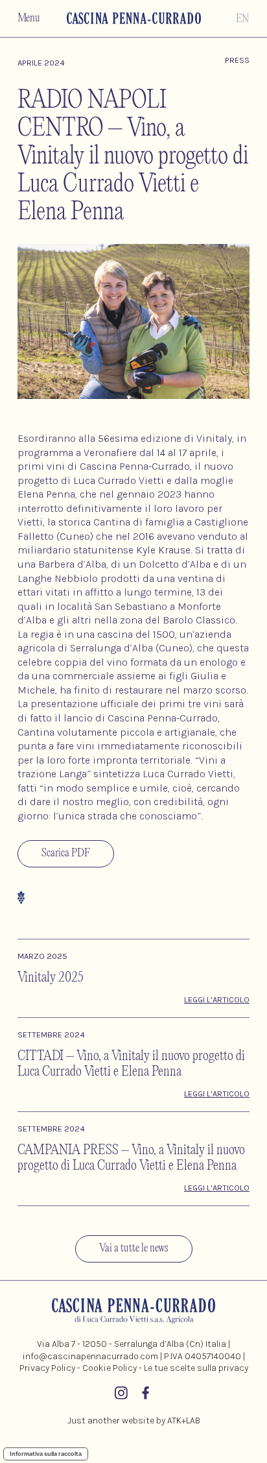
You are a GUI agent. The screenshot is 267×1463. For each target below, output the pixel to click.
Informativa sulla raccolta (46, 1453)
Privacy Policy (47, 1367)
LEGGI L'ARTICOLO (217, 999)
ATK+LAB (183, 1420)
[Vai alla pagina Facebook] (145, 1394)
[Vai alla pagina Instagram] (121, 1394)
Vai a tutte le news (133, 1248)
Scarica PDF (65, 853)
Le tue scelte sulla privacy (196, 1367)
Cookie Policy (109, 1367)
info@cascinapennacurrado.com (90, 1356)
